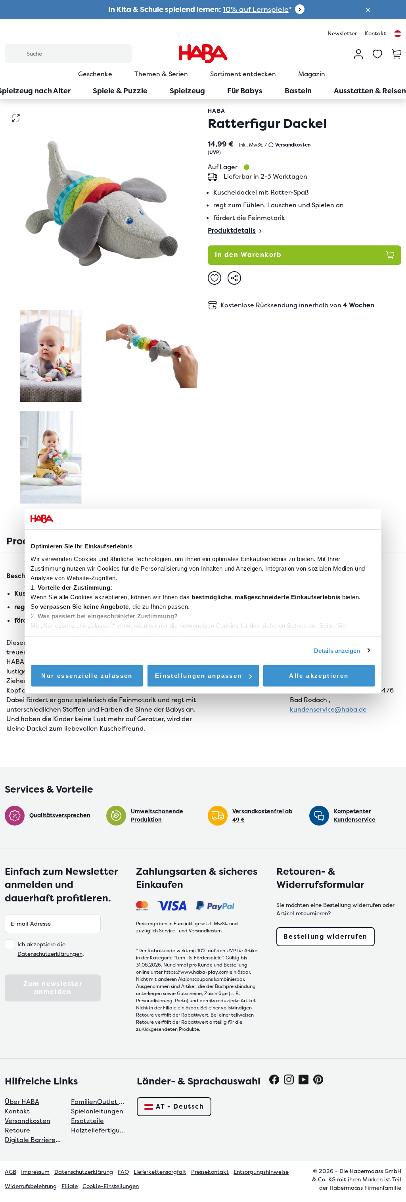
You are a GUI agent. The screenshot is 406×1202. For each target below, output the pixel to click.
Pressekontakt (210, 1171)
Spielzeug (187, 90)
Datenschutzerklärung (83, 1171)
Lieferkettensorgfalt (160, 1171)
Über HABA (22, 1102)
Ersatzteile (87, 1121)
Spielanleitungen (97, 1111)
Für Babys (244, 90)
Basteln (298, 90)
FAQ (123, 1171)
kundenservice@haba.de (328, 709)
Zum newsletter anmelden (52, 988)
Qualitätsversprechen (59, 815)
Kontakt (375, 33)
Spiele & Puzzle (120, 90)
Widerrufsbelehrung (31, 1186)
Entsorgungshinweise (261, 1171)
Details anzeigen (337, 650)
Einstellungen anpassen (198, 675)
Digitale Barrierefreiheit (33, 1140)
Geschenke (95, 74)
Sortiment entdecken (243, 74)
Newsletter (342, 33)
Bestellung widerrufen (325, 936)
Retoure (17, 1130)
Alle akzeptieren (319, 675)
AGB (10, 1171)
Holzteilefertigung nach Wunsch (99, 1130)
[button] (368, 9)
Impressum (35, 1171)
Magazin (311, 74)
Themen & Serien (161, 74)
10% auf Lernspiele (256, 9)
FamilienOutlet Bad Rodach (99, 1102)
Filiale (69, 1186)
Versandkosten (27, 1121)
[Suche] (15, 53)
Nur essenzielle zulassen (87, 675)
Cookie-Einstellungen (110, 1186)
